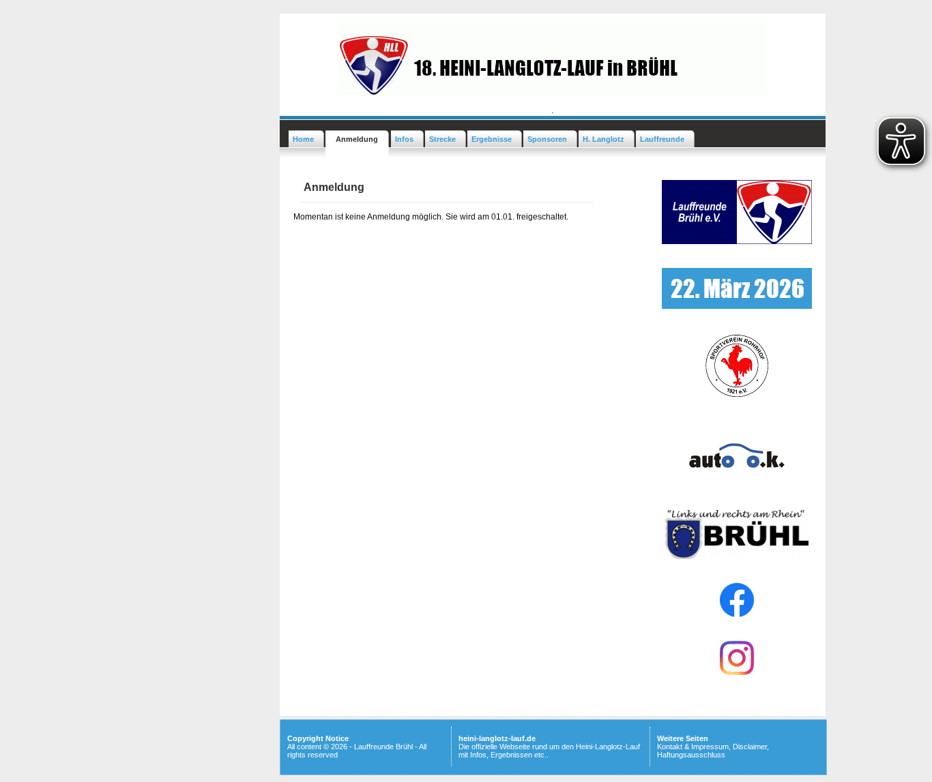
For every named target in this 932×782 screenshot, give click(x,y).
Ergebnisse (491, 139)
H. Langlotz (603, 139)
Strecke (442, 139)
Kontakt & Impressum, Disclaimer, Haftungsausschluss (713, 750)
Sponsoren (547, 139)
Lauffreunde (662, 139)
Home (303, 139)
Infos (404, 139)
